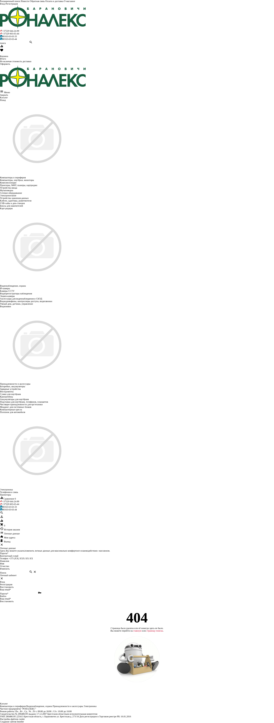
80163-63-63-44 (9, 39)
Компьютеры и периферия (13, 706)
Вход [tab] (2, 582)
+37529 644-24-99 (10, 31)
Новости (25, 1)
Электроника (90, 706)
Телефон (4, 558)
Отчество (4, 566)
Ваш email (5, 589)
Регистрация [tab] (6, 584)
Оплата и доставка (54, 1)
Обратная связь (37, 1)
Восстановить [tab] (7, 587)
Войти (3, 596)
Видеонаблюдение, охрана (39, 706)
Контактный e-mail (9, 556)
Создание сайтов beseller (12, 721)
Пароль (4, 553)
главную (137, 631)
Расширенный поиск (10, 1)
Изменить (5, 569)
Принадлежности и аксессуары (68, 706)
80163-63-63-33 (9, 36)
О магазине (69, 1)
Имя (2, 563)
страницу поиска (154, 631)
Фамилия (4, 561)
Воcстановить (7, 601)
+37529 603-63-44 (10, 33)
